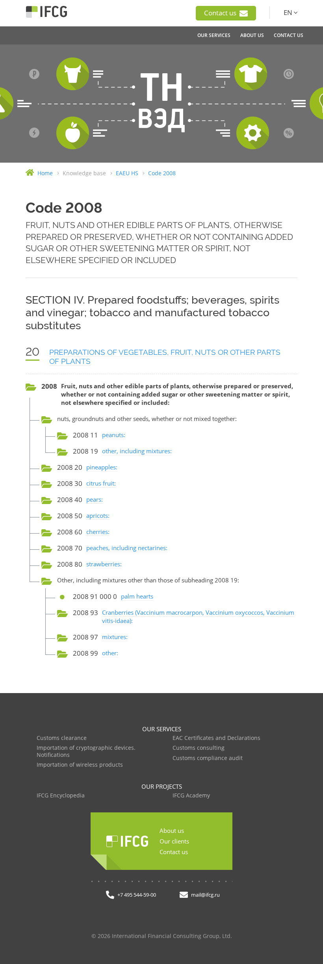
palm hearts (137, 596)
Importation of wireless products (80, 765)
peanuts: (113, 435)
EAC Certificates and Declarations (216, 738)
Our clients (174, 841)
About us (172, 830)
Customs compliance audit (208, 758)
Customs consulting (199, 748)
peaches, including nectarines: (126, 548)
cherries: (98, 532)
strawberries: (104, 564)
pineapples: (101, 467)
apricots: (98, 515)
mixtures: (115, 637)
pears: (94, 499)
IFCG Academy (191, 795)
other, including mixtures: (137, 451)
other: (110, 653)
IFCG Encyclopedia (61, 795)
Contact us (221, 12)
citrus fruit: (101, 483)
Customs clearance (62, 738)
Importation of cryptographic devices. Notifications (86, 751)
